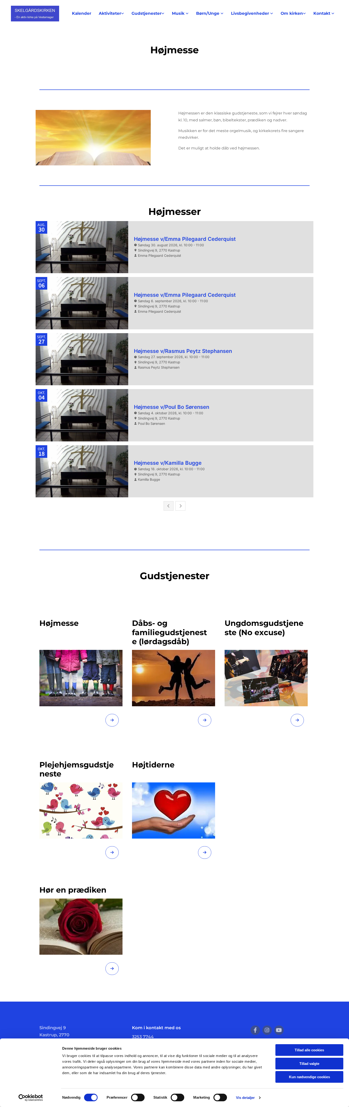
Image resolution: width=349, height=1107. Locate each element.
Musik (179, 13)
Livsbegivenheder (250, 13)
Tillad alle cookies (309, 1050)
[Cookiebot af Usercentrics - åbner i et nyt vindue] (31, 1097)
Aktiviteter (110, 13)
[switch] (138, 1097)
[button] (112, 720)
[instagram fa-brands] (267, 1030)
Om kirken (292, 13)
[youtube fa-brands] (279, 1030)
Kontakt (322, 13)
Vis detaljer (245, 1098)
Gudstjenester (146, 13)
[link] (111, 13)
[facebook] (255, 1030)
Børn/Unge (208, 13)
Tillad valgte (309, 1064)
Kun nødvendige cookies (309, 1077)
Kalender (81, 13)
